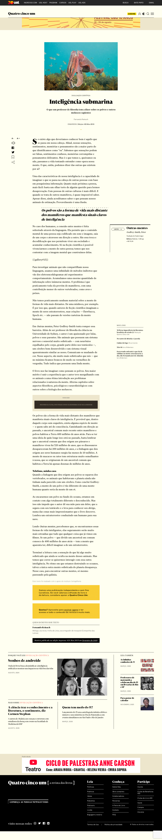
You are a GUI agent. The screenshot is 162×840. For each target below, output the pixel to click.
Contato (115, 810)
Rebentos (91, 801)
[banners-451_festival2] (81, 20)
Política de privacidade (113, 824)
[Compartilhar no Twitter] (13, 152)
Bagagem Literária (94, 815)
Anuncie (140, 812)
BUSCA (125, 3)
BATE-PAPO (138, 3)
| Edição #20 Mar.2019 (85, 124)
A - (13, 138)
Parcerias (116, 801)
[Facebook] (44, 823)
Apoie (139, 803)
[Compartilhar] (13, 162)
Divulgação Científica (81, 95)
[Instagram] (35, 823)
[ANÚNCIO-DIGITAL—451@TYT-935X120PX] (81, 765)
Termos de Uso (93, 824)
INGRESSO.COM (30, 3)
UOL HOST (43, 3)
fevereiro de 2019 (89, 640)
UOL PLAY (72, 3)
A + (18, 138)
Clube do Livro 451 (144, 798)
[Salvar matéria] (13, 157)
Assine (132, 14)
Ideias (89, 796)
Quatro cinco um (21, 13)
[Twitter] (39, 823)
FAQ (114, 815)
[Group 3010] (66, 611)
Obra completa (118, 792)
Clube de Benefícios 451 (145, 793)
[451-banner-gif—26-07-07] (66, 405)
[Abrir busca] (148, 13)
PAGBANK (53, 3)
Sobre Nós (116, 787)
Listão (89, 810)
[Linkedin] (48, 823)
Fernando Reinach (81, 119)
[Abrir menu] (152, 14)
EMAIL (151, 3)
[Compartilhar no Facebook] (13, 148)
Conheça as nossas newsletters (29, 802)
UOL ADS (81, 3)
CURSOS (62, 3)
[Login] (139, 13)
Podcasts (91, 805)
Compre (140, 807)
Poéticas (90, 792)
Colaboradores (118, 796)
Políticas (90, 787)
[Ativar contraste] (144, 14)
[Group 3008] (66, 593)
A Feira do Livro (118, 805)
